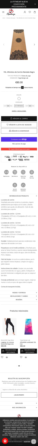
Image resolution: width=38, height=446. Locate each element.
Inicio (4, 18)
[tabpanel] (9, 340)
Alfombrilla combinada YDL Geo (28, 343)
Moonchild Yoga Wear (7, 340)
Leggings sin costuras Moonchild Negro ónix (7, 343)
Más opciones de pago (19, 144)
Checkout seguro (19, 154)
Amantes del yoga (10, 18)
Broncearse (19, 98)
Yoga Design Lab (25, 340)
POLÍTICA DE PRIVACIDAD (13, 441)
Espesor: (19, 102)
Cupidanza (11, 12)
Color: (19, 95)
